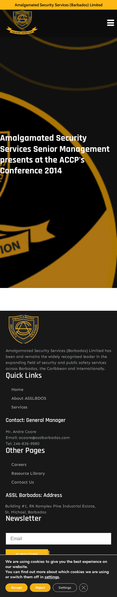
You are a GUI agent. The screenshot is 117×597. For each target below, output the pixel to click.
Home (17, 389)
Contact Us (22, 482)
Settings (64, 587)
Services (19, 407)
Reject (40, 587)
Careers (18, 464)
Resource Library (28, 473)
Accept (16, 587)
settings (52, 577)
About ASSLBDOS (28, 398)
